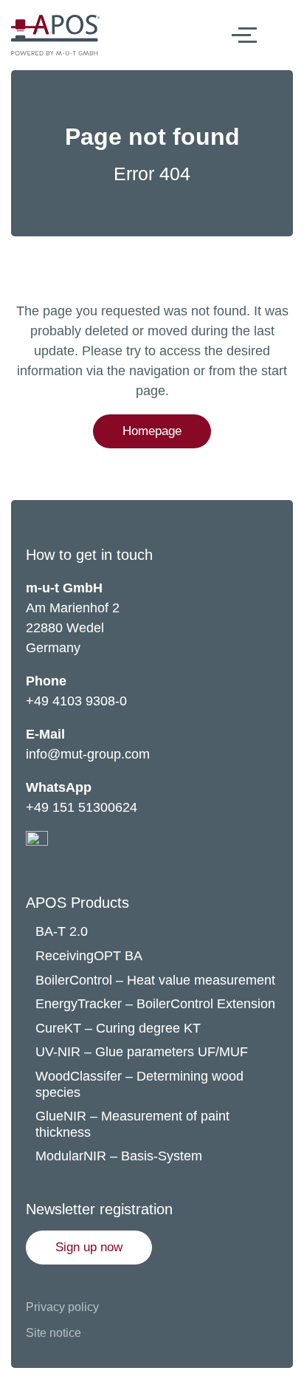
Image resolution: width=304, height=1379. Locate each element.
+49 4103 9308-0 (76, 701)
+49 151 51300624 (81, 807)
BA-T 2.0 (61, 931)
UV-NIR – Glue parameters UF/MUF (143, 1051)
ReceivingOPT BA (88, 955)
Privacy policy (62, 1307)
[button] (89, 1248)
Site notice (53, 1333)
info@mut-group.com (88, 754)
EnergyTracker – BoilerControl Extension (155, 1003)
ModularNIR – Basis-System (118, 1156)
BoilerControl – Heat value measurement (155, 980)
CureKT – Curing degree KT (118, 1028)
